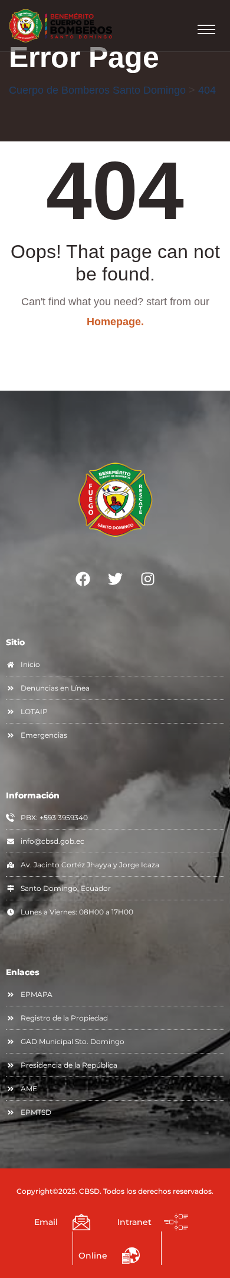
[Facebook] (82, 579)
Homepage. (115, 322)
